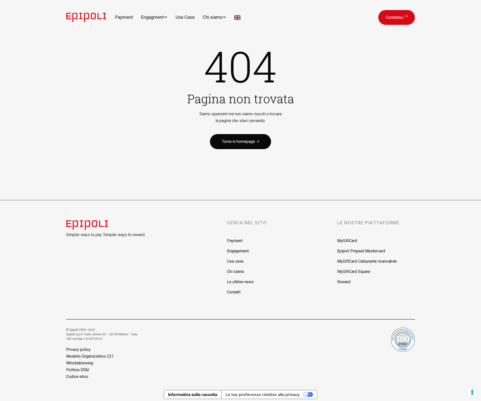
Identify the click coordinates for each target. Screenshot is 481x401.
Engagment (152, 17)
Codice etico (77, 376)
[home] (90, 17)
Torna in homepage (240, 141)
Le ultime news (240, 281)
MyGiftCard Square (353, 271)
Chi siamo (212, 17)
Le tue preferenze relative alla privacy (262, 394)
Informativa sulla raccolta (192, 394)
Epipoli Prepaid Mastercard (361, 251)
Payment (124, 17)
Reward (343, 281)
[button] (154, 17)
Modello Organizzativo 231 (90, 356)
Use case (235, 261)
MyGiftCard (347, 240)
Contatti (234, 292)
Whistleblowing (79, 363)
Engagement (238, 251)
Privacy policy (78, 349)
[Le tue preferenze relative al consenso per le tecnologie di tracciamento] (472, 392)
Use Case (185, 17)
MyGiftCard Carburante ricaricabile (367, 261)
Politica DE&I (77, 369)
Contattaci (396, 17)
